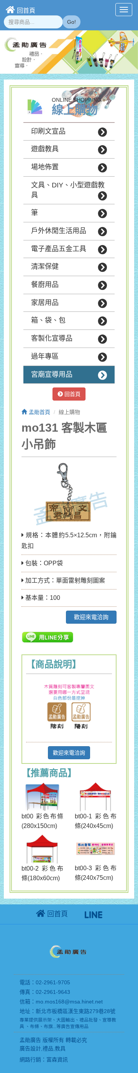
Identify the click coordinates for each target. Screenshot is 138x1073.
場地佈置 (45, 167)
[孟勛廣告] (69, 953)
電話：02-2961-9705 (45, 982)
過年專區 (45, 356)
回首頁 (26, 10)
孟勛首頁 (39, 412)
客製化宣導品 (51, 338)
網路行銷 (30, 1059)
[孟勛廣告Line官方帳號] (93, 914)
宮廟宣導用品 (51, 374)
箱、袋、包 (48, 320)
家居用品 (45, 302)
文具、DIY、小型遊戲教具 (68, 190)
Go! (71, 22)
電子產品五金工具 (58, 249)
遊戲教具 (45, 149)
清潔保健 (45, 266)
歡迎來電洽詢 (91, 617)
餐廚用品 (45, 284)
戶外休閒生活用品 (58, 231)
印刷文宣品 (48, 131)
